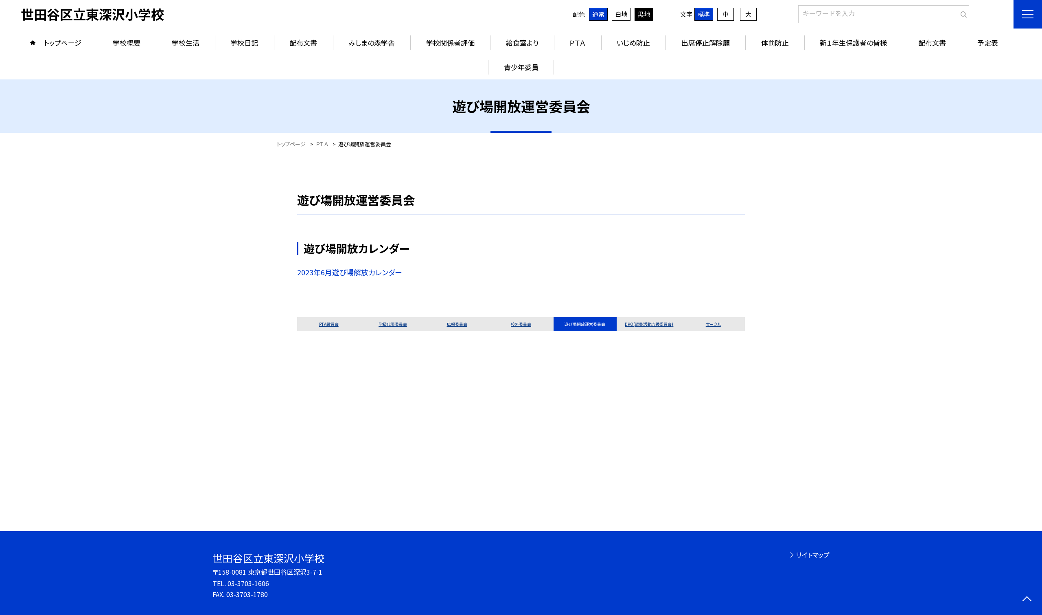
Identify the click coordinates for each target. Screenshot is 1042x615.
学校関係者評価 (450, 42)
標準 (704, 14)
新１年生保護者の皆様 (853, 42)
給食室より (522, 42)
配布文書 (303, 42)
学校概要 (126, 42)
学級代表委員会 (393, 324)
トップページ (62, 42)
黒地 (644, 14)
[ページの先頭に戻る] (1026, 599)
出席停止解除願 (705, 42)
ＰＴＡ (577, 42)
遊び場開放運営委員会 (585, 324)
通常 (598, 14)
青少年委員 (521, 67)
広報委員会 (457, 324)
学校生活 (185, 42)
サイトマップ (813, 555)
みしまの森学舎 (371, 42)
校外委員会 (521, 324)
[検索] (962, 12)
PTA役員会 (329, 324)
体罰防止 (775, 42)
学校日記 (244, 42)
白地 (621, 14)
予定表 (987, 42)
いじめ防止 (633, 42)
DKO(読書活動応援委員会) (649, 324)
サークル (713, 324)
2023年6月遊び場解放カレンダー (349, 272)
